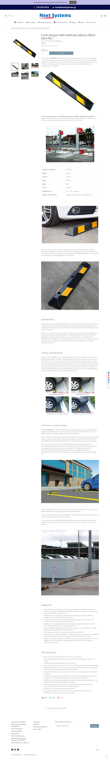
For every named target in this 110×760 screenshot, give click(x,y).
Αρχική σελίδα (14, 28)
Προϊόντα (36, 724)
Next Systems (18, 754)
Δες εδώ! (73, 2)
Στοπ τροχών (22, 28)
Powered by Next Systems (30, 754)
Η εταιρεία (36, 722)
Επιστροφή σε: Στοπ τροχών (56, 708)
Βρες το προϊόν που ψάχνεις (20, 742)
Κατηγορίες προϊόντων (40, 727)
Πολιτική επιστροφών (18, 736)
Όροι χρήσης (15, 733)
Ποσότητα (44, 50)
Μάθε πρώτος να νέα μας (63, 722)
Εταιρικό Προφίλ (16, 731)
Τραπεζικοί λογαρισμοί (18, 722)
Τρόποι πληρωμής (16, 729)
